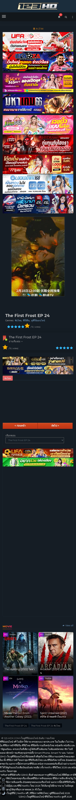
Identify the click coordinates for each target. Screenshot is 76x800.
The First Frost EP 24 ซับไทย (45, 725)
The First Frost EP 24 (25, 337)
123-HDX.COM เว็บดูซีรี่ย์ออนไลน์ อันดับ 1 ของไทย (29, 738)
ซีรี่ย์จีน (26, 320)
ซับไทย (18, 320)
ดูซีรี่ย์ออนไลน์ (38, 320)
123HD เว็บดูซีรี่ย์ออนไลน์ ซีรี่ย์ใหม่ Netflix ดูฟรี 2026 (38, 6)
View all (69, 625)
